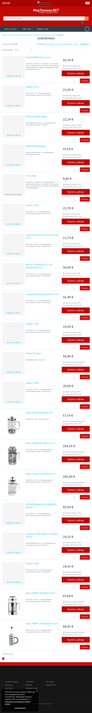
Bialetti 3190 (32, 323)
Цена (57, 44)
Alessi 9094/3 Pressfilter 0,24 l (41, 593)
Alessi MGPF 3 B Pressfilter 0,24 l (42, 623)
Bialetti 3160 (32, 563)
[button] (46, 674)
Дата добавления (66, 44)
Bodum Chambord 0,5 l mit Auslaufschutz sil (39, 266)
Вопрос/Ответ (51, 685)
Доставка (8, 688)
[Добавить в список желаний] (65, 80)
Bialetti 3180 (32, 383)
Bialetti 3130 (32, 205)
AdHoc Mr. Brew (33, 353)
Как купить (50, 682)
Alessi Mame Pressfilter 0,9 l (39, 412)
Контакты (8, 685)
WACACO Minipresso (35, 146)
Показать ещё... (8, 654)
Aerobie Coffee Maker (36, 116)
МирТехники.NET (46, 10)
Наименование (50, 44)
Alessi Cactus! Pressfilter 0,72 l (41, 473)
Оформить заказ (31, 688)
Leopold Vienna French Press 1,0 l (42, 294)
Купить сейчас (75, 73)
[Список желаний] (76, 23)
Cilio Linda (31, 175)
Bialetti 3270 (32, 86)
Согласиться (20, 708)
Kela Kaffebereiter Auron (38, 57)
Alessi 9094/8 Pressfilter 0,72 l (41, 443)
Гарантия (28, 685)
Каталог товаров (11, 682)
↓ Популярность (84, 44)
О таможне (29, 682)
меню (6, 3)
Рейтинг (75, 44)
